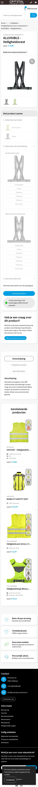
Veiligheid (14, 23)
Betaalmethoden (7, 716)
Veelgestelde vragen (8, 726)
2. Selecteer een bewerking (15, 146)
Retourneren (5, 719)
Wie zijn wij (5, 710)
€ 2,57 (12, 551)
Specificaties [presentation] (19, 371)
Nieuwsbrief (5, 723)
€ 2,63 (12, 462)
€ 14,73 (12, 506)
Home (3, 23)
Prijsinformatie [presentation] (18, 364)
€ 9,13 (12, 598)
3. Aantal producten (12, 278)
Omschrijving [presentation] (18, 358)
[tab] (18, 358)
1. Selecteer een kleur (12, 120)
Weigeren (19, 779)
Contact (4, 713)
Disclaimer (5, 742)
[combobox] (15, 15)
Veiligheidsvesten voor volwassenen (14, 26)
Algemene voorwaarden (9, 736)
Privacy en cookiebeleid (9, 739)
